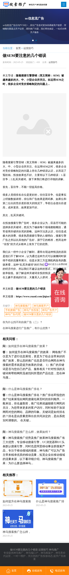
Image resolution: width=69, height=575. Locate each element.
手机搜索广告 (12, 310)
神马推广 (18, 553)
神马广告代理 (12, 314)
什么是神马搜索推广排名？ (25, 388)
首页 (18, 48)
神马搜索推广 (22, 306)
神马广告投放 (31, 310)
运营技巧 (28, 48)
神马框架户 (47, 553)
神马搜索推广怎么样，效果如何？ (29, 431)
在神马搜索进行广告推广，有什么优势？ (26, 328)
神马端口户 (32, 553)
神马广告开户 (49, 310)
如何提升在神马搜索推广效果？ (28, 346)
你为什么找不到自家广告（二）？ (22, 322)
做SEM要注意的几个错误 (37, 314)
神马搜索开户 (41, 306)
